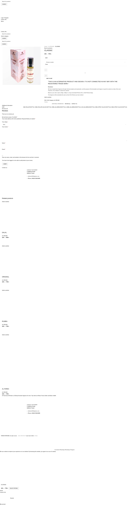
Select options (14, 488)
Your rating (5, 122)
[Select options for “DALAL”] (3, 240)
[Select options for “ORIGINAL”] (3, 284)
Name (4, 143)
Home (46, 46)
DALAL (4, 232)
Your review (5, 126)
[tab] (57, 103)
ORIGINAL (5, 277)
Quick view (3, 243)
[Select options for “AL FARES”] (3, 398)
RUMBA (4, 321)
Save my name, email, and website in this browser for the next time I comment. (20, 157)
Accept (2, 453)
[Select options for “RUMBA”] (3, 329)
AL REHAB (51, 46)
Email (3, 149)
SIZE (46, 57)
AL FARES (5, 389)
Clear (46, 64)
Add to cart (49, 78)
